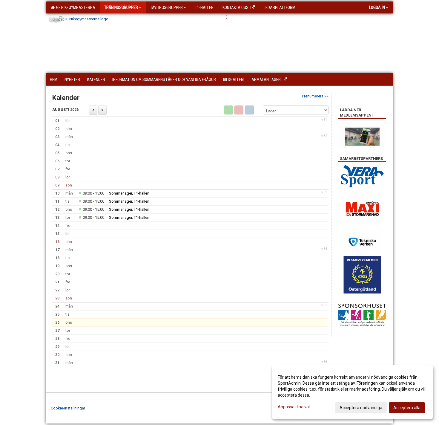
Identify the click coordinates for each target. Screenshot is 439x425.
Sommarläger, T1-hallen (129, 193)
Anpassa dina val (294, 406)
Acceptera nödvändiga (361, 407)
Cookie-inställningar (68, 408)
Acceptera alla (406, 407)
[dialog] (352, 392)
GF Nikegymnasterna (74, 7)
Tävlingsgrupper (166, 7)
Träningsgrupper (121, 7)
